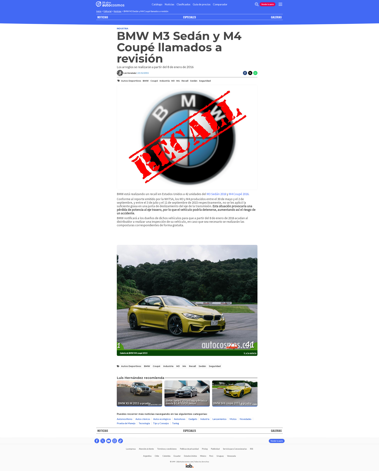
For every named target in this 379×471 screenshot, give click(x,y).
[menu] (280, 4)
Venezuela (231, 456)
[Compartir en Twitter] (250, 73)
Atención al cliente (146, 449)
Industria (122, 28)
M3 (173, 81)
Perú (211, 456)
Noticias (169, 4)
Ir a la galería (250, 353)
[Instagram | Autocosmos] (114, 440)
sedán (193, 81)
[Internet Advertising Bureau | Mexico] (189, 466)
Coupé (154, 81)
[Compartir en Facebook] (245, 73)
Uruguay (220, 456)
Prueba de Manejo (126, 423)
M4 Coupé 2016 (239, 194)
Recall (185, 81)
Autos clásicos (142, 419)
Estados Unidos (190, 456)
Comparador (220, 4)
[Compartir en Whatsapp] (255, 73)
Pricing (205, 449)
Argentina (147, 456)
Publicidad (215, 449)
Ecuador (177, 456)
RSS (251, 449)
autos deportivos (131, 81)
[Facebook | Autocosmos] (96, 440)
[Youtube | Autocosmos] (108, 440)
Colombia (166, 456)
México (203, 456)
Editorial (107, 11)
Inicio (98, 11)
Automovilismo (124, 419)
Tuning (175, 423)
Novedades (245, 419)
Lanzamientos (219, 419)
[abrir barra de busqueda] (256, 4)
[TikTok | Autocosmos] (120, 440)
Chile (157, 456)
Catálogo (157, 4)
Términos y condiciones (167, 449)
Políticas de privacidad (189, 449)
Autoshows (179, 419)
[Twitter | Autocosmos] (102, 440)
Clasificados (183, 4)
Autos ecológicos (162, 419)
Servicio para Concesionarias (235, 449)
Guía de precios (202, 4)
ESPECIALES (189, 17)
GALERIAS (276, 17)
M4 (178, 81)
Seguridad (205, 81)
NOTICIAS (102, 17)
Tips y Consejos (161, 423)
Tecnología (144, 423)
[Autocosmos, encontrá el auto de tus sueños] (110, 4)
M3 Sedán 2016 (216, 194)
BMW (146, 81)
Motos (233, 419)
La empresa (131, 449)
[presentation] (187, 297)
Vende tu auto (267, 4)
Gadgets (192, 419)
